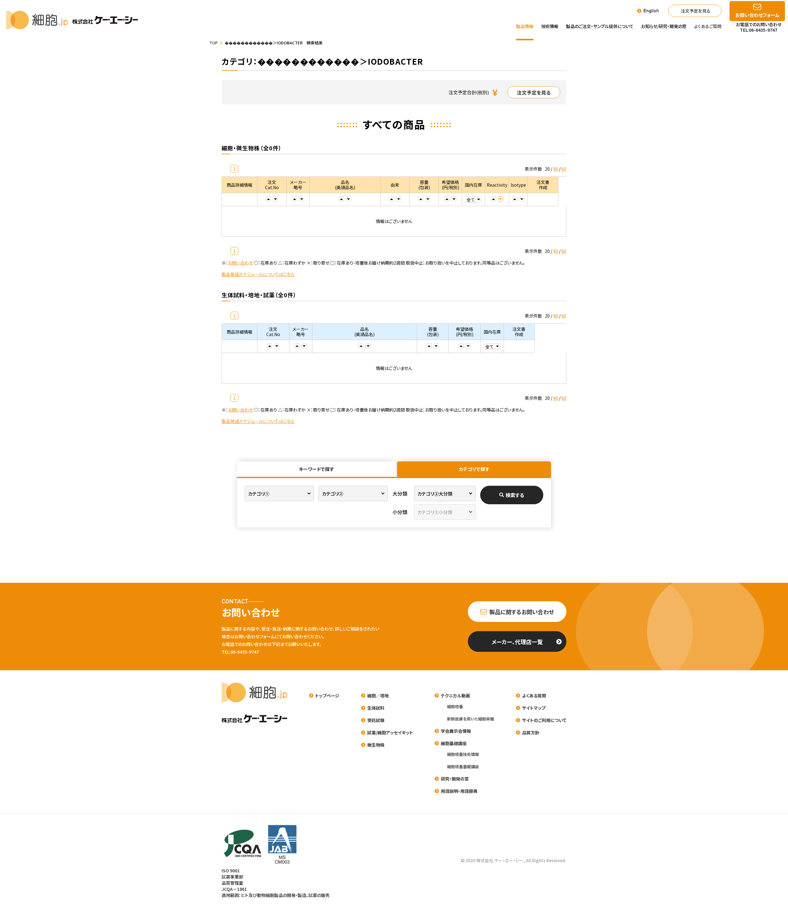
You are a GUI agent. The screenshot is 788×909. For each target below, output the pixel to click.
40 (555, 169)
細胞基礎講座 (454, 743)
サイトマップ (533, 708)
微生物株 (375, 745)
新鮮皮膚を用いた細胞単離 (470, 719)
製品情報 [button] (524, 26)
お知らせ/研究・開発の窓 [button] (663, 26)
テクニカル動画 (455, 695)
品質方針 (530, 732)
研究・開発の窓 (455, 779)
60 (563, 169)
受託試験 (375, 720)
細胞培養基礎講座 (463, 766)
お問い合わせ (240, 263)
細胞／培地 (378, 695)
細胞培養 (455, 706)
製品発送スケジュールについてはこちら (258, 274)
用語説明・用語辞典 (459, 791)
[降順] (275, 198)
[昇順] (268, 198)
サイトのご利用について (544, 720)
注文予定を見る (695, 11)
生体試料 (375, 708)
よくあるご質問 (708, 26)
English (651, 11)
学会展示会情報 (456, 731)
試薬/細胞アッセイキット (390, 732)
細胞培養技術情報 (463, 754)
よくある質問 (534, 695)
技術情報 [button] (549, 26)
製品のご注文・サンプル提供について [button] (599, 26)
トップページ (327, 695)
